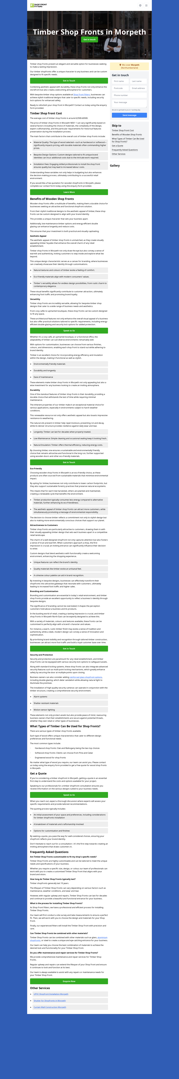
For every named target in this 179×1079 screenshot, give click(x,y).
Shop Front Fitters (81, 94)
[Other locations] (140, 5)
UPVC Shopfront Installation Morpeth (51, 994)
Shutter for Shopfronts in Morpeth (50, 1000)
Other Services (118, 154)
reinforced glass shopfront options (86, 677)
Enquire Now (69, 981)
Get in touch (90, 39)
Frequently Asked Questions (125, 149)
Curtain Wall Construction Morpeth (50, 1007)
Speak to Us (69, 330)
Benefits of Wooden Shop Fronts (127, 134)
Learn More (69, 192)
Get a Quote (117, 145)
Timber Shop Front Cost (123, 130)
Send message (129, 115)
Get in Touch (69, 80)
